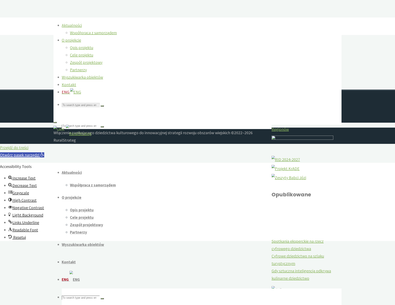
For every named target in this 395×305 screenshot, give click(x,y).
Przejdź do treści (14, 147)
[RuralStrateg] (79, 133)
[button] (22, 154)
